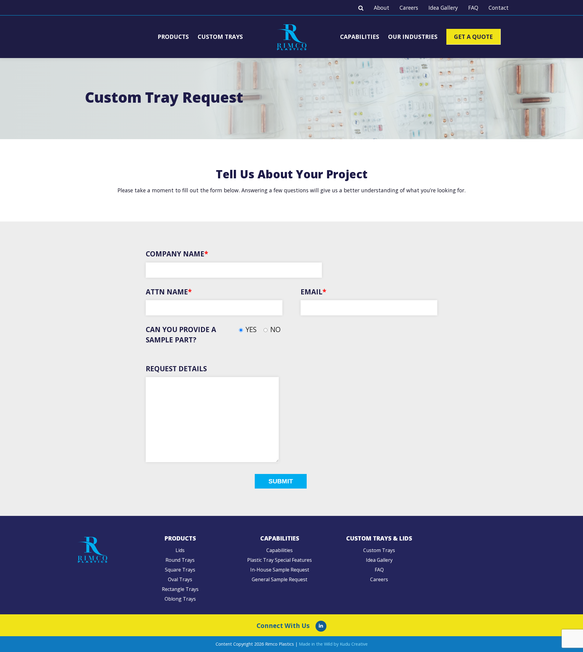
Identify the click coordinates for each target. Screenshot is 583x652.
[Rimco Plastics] (320, 626)
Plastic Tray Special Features (279, 560)
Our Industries (413, 37)
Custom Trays (220, 37)
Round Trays (180, 560)
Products (173, 37)
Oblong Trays (180, 598)
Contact (499, 7)
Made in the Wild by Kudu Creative (333, 644)
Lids (180, 550)
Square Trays (180, 569)
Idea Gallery (443, 7)
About (381, 7)
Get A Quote (473, 37)
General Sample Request (279, 579)
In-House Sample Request (279, 569)
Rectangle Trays (180, 589)
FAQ (473, 7)
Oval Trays (180, 579)
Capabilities (359, 37)
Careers (409, 7)
